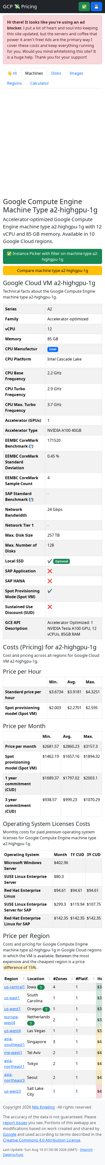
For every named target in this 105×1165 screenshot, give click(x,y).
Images (76, 73)
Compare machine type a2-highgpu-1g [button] (52, 270)
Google (9, 1134)
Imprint (86, 1149)
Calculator (39, 83)
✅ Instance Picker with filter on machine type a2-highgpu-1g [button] (52, 256)
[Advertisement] (52, 143)
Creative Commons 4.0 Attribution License (41, 1140)
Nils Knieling (43, 1107)
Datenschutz (13, 1154)
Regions (14, 83)
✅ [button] (84, 6)
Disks (56, 73)
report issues (15, 1122)
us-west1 (12, 1008)
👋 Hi (12, 73)
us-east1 (12, 998)
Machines (34, 73)
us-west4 (12, 1030)
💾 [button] (96, 6)
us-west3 (12, 1091)
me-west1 (13, 1052)
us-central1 (14, 987)
